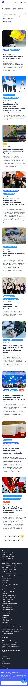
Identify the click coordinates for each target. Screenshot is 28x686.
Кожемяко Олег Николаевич (12, 498)
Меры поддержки (7, 605)
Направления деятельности (10, 603)
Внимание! (5, 560)
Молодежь (14, 390)
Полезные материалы (8, 562)
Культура (6, 501)
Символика (5, 590)
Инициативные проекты (9, 644)
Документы (5, 617)
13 (14, 536)
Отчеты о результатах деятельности (12, 613)
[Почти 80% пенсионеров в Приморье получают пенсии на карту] (14, 235)
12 (10, 536)
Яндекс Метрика (5, 672)
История (4, 593)
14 (18, 536)
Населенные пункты (7, 599)
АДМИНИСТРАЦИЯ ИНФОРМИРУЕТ (12, 563)
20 (22, 540)
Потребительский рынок (9, 569)
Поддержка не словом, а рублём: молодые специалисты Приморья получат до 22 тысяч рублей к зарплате (14, 202)
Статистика (5, 622)
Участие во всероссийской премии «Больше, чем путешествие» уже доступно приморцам (14, 398)
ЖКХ (5, 144)
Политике (11, 678)
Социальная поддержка (11, 190)
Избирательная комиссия (9, 573)
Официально (5, 615)
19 (18, 540)
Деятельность (6, 601)
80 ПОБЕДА (5, 582)
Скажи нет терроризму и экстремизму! (13, 575)
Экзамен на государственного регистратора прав (10, 306)
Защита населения (7, 578)
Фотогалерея (5, 580)
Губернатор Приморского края (12, 496)
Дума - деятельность (7, 633)
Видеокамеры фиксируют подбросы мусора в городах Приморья (13, 151)
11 (5, 536)
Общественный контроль (9, 641)
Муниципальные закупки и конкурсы (12, 626)
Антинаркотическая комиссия (10, 577)
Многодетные (8, 440)
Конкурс (6, 49)
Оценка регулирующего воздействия (12, 629)
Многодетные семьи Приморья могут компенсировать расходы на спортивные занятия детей (14, 451)
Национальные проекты (8, 607)
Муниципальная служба (8, 624)
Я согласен (14, 683)
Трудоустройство (9, 193)
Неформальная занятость (9, 567)
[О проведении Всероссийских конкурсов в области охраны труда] (14, 38)
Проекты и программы (8, 609)
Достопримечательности (9, 595)
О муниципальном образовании (11, 588)
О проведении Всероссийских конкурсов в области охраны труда (13, 56)
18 (14, 540)
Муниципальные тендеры (9, 571)
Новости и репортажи (8, 556)
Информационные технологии (10, 631)
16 (5, 540)
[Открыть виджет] (24, 680)
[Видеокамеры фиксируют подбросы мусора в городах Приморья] (14, 133)
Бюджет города (6, 611)
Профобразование (17, 340)
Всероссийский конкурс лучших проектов (11, 585)
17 (10, 540)
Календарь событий (7, 558)
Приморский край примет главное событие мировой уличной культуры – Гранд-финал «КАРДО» (13, 509)
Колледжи (7, 340)
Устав (3, 635)
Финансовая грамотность (9, 565)
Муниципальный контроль (9, 627)
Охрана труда (15, 49)
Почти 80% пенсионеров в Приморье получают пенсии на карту (14, 253)
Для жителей (6, 550)
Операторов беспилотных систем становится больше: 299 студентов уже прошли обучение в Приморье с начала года (13, 348)
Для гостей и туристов (8, 597)
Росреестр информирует (11, 97)
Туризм (21, 390)
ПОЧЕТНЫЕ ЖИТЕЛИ (8, 591)
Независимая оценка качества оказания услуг (10, 647)
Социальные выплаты (10, 246)
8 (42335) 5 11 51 (6, 658)
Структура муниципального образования (9, 619)
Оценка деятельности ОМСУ (10, 642)
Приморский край (9, 94)
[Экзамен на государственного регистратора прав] (14, 285)
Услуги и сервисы (7, 554)
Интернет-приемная (7, 552)
